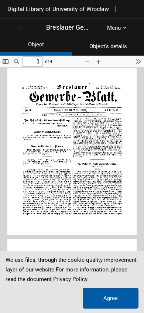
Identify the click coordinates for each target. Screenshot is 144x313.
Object (36, 44)
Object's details (108, 46)
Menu (114, 27)
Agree (110, 298)
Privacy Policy (70, 279)
